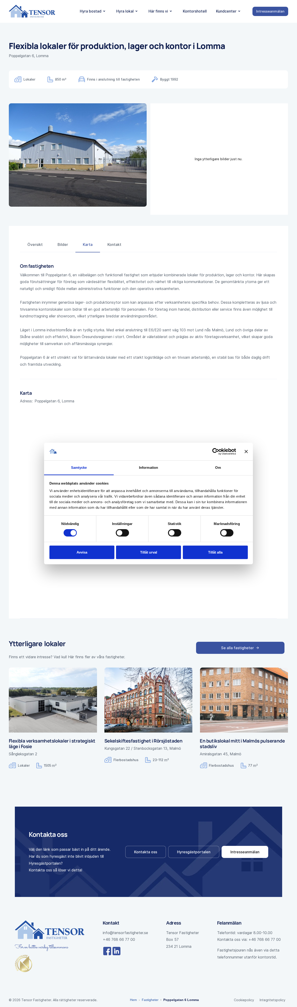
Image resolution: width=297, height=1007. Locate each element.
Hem (133, 1000)
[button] (93, 11)
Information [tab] (148, 467)
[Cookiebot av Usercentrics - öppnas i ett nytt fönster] (215, 451)
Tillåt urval (148, 552)
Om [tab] (218, 467)
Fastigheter (150, 1000)
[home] (32, 11)
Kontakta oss (145, 852)
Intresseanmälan (244, 852)
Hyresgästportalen (193, 852)
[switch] (122, 533)
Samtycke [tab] (79, 467)
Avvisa (82, 552)
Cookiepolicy (244, 1000)
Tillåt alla (215, 552)
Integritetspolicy (272, 1000)
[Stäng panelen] (246, 451)
